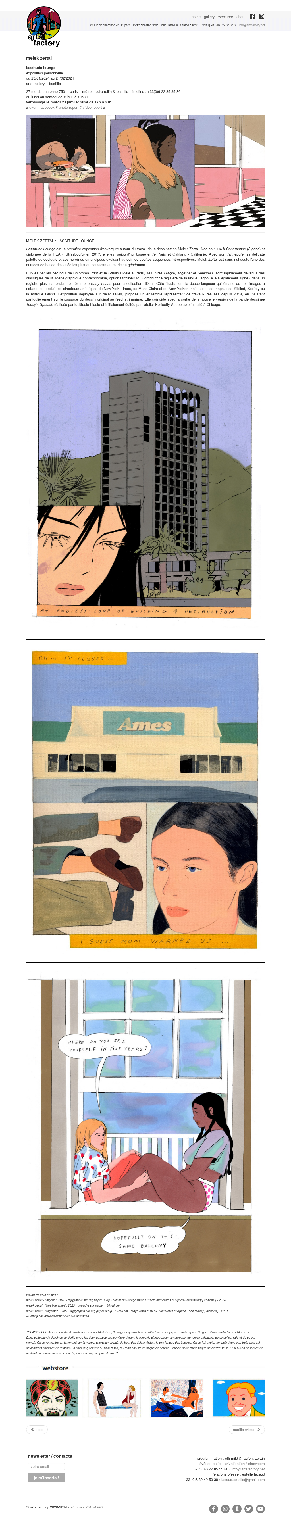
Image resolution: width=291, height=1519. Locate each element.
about (241, 16)
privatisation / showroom (245, 1463)
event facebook (42, 107)
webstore (225, 16)
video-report (92, 107)
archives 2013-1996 (86, 1507)
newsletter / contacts (50, 1456)
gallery (209, 16)
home (196, 16)
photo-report (68, 107)
